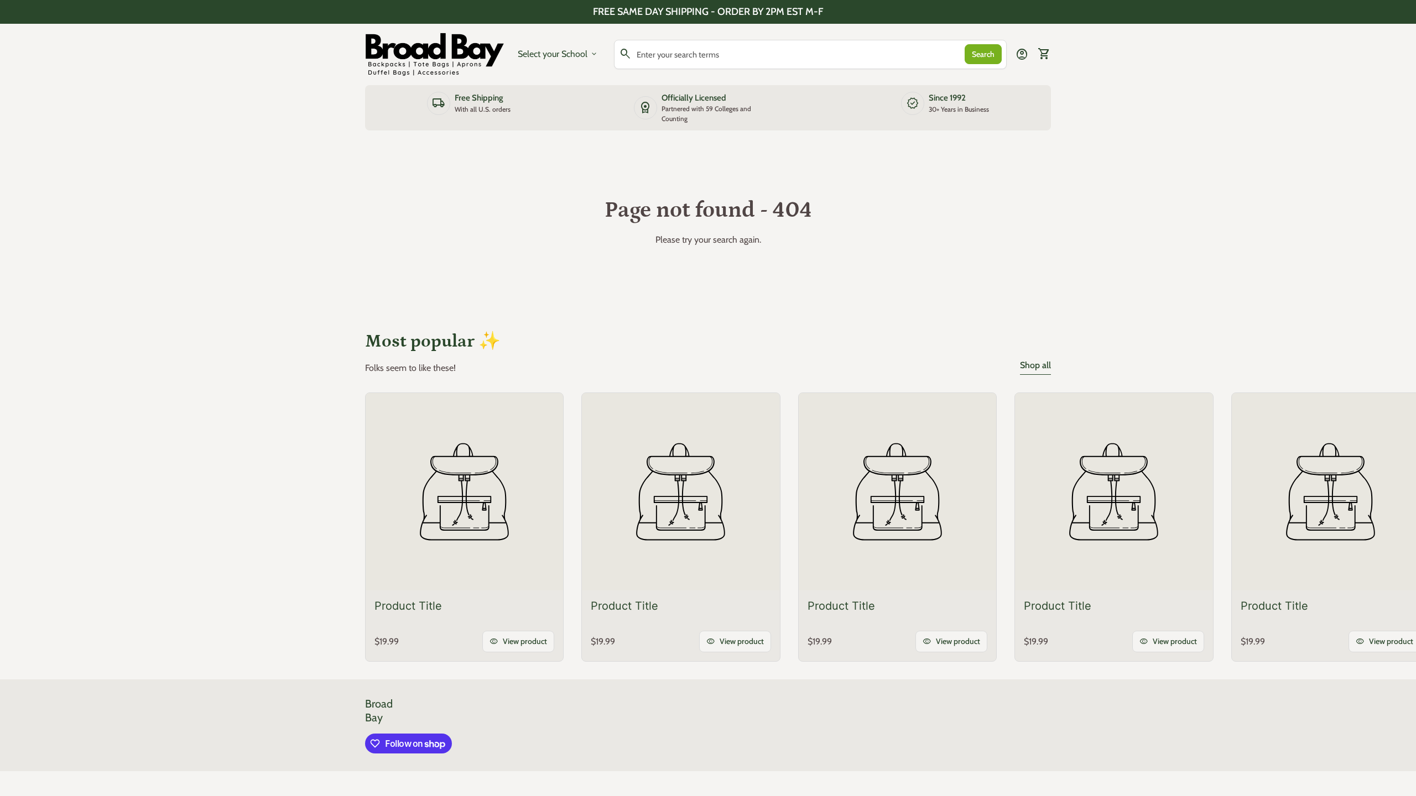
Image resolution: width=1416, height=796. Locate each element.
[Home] (434, 53)
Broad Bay (379, 710)
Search (983, 54)
